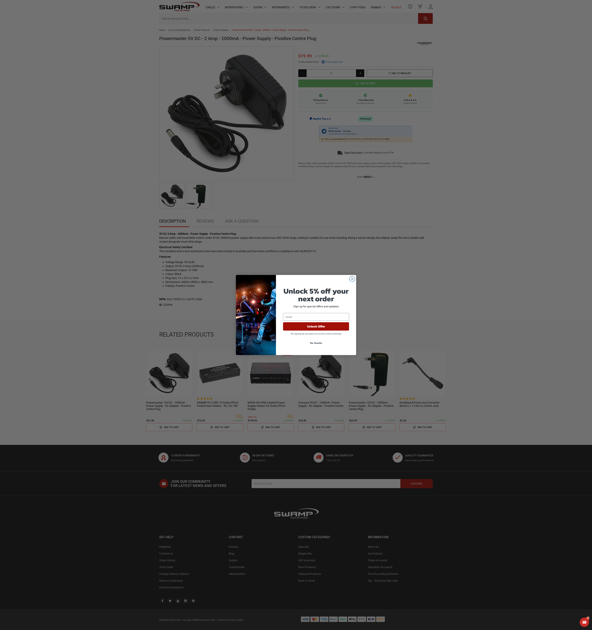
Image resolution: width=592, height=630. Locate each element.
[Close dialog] (352, 279)
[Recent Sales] (7, 610)
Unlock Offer (316, 326)
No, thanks (316, 343)
